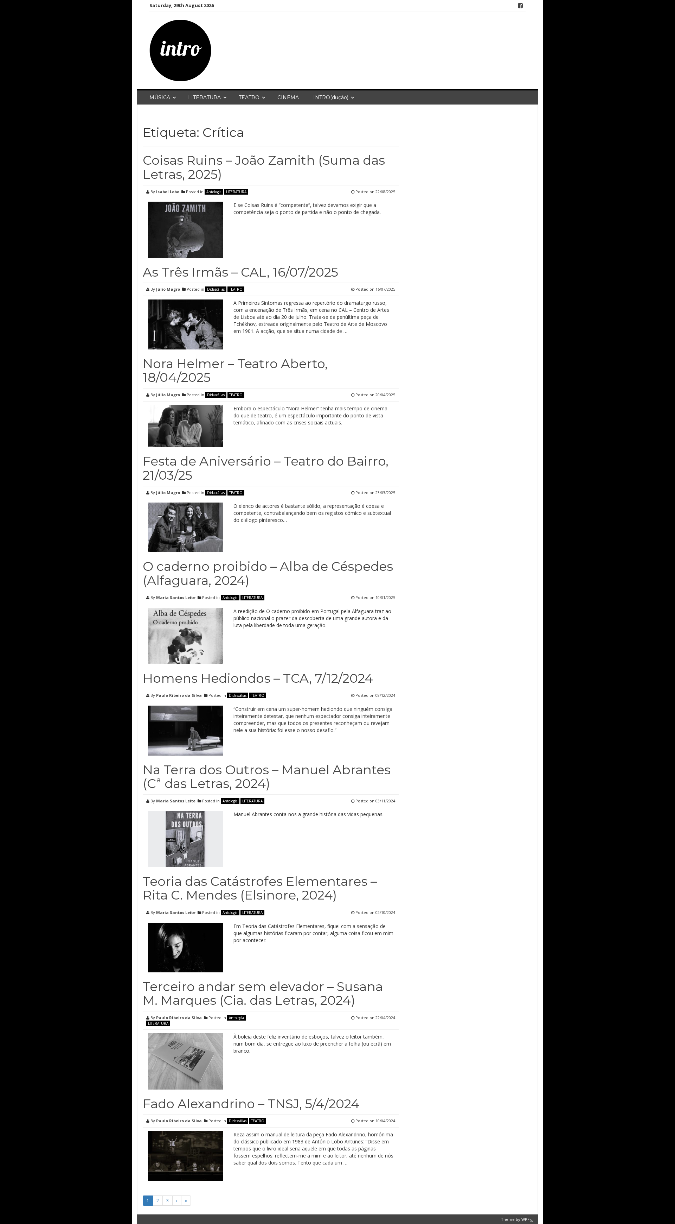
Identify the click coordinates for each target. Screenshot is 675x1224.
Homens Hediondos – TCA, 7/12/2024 (258, 678)
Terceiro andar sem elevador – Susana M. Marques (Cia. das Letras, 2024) (263, 993)
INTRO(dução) (330, 97)
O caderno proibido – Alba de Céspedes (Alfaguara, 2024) (268, 573)
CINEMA (288, 97)
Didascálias (216, 289)
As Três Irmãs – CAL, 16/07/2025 (240, 272)
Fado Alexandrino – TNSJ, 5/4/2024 (251, 1103)
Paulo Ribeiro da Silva (179, 695)
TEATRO (249, 97)
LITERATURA (204, 97)
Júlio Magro (168, 289)
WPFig (527, 1219)
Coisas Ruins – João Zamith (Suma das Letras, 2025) (264, 167)
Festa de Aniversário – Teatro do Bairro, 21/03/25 (265, 468)
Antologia (213, 191)
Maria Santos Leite (175, 597)
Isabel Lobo (167, 191)
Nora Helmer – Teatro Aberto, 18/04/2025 (235, 370)
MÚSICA (159, 97)
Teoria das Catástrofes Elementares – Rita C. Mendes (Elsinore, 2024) (260, 888)
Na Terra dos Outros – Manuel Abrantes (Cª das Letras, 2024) (267, 776)
